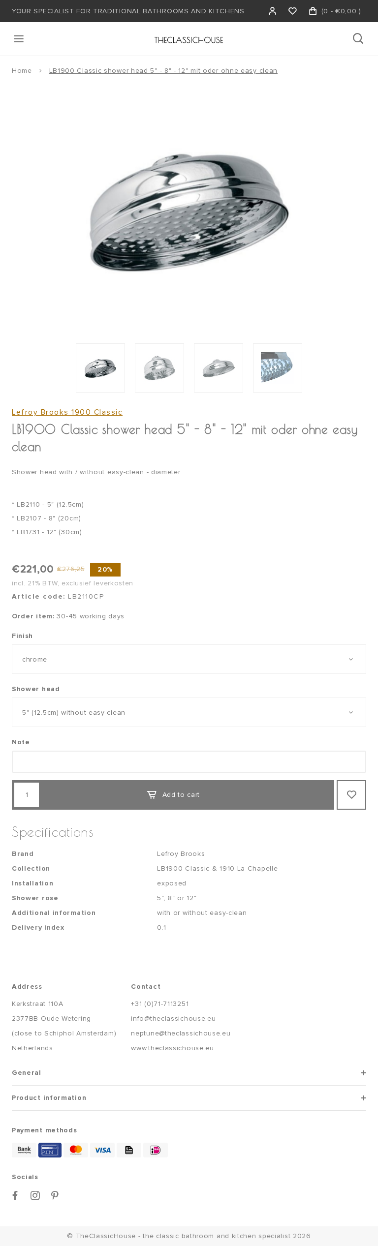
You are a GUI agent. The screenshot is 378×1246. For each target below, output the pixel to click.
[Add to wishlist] (351, 795)
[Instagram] (35, 1195)
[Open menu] (19, 39)
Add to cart (181, 794)
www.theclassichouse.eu (172, 1048)
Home (22, 70)
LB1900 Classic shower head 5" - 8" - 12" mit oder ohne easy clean (163, 70)
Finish (22, 636)
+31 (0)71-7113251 (160, 1004)
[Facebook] (15, 1195)
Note (21, 742)
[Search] (359, 39)
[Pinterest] (55, 1195)
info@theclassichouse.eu (173, 1018)
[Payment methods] (24, 1150)
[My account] (273, 11)
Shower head (36, 689)
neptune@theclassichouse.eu (180, 1033)
